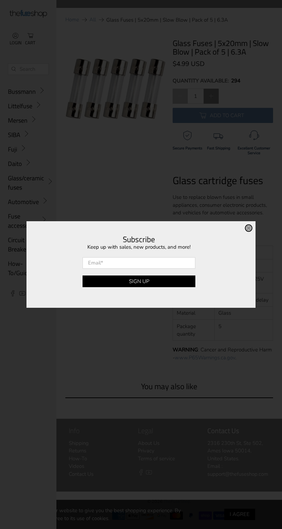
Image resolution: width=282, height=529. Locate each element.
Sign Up (139, 281)
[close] (248, 228)
